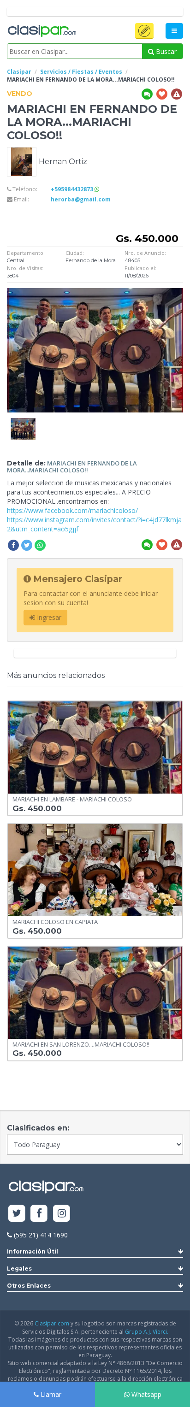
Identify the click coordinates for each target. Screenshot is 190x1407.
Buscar (165, 51)
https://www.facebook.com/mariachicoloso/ (72, 510)
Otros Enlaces (29, 1285)
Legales (19, 1268)
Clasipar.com (52, 1323)
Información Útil (32, 1251)
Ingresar (48, 617)
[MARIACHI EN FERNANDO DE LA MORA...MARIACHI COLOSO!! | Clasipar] (23, 422)
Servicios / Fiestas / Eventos (81, 72)
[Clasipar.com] (41, 31)
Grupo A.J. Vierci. (146, 1332)
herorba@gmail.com (81, 199)
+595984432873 (73, 189)
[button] (144, 31)
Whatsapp (145, 1394)
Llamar (50, 1394)
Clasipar (19, 72)
